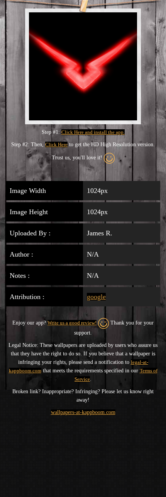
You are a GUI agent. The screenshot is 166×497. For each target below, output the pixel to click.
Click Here (56, 144)
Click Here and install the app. (93, 132)
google (96, 297)
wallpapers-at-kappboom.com (83, 412)
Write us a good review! (72, 323)
